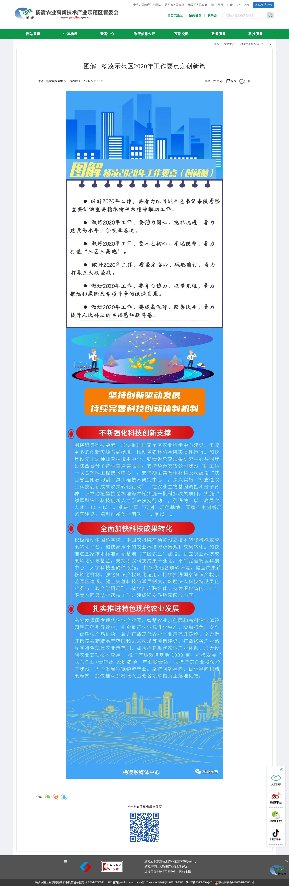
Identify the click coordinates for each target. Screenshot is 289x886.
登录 (220, 4)
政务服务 (219, 34)
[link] (112, 871)
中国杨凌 (70, 34)
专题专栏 (229, 43)
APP (246, 4)
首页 (217, 43)
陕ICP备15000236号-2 (199, 882)
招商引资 (195, 15)
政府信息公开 (144, 34)
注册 (230, 4)
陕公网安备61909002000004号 (236, 882)
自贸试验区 (175, 15)
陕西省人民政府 (174, 4)
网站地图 (185, 871)
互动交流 (181, 34)
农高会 (212, 15)
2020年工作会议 (249, 43)
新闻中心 (107, 34)
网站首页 (33, 34)
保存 (233, 81)
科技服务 (256, 34)
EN (238, 4)
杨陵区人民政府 (197, 4)
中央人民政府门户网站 (147, 4)
